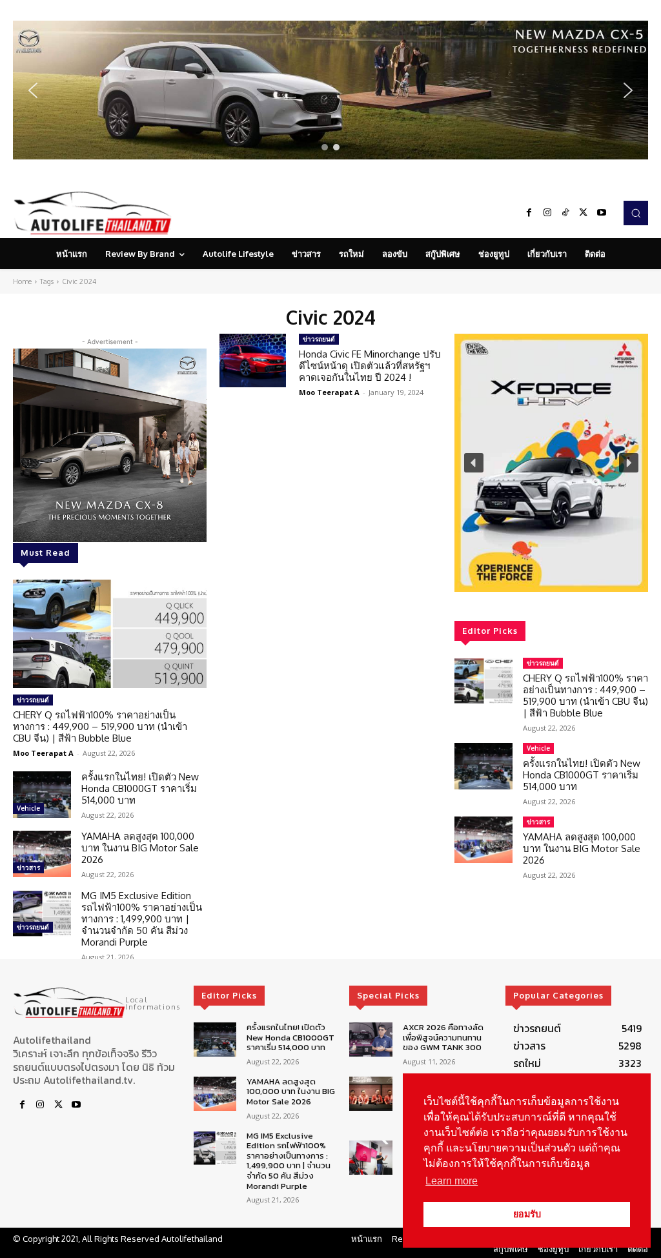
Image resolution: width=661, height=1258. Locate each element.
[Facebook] (529, 213)
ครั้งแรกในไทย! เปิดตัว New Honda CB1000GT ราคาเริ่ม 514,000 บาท (140, 788)
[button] (330, 90)
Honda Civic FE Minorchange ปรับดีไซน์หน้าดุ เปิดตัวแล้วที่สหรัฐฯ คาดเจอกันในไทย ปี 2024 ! (370, 365)
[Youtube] (602, 213)
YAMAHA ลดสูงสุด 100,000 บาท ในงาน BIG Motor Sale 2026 (140, 848)
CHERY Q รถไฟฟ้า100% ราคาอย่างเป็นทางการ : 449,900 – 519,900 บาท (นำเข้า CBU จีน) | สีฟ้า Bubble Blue (100, 726)
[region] (330, 90)
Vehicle (28, 808)
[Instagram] (547, 213)
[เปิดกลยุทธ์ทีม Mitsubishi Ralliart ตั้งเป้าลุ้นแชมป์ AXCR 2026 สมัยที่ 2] (370, 1094)
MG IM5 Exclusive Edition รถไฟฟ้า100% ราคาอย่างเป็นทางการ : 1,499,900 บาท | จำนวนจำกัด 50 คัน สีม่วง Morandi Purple (141, 918)
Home (22, 281)
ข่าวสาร (28, 867)
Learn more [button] (451, 1180)
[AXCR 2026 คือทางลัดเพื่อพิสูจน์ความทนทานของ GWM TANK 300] (370, 1039)
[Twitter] (584, 213)
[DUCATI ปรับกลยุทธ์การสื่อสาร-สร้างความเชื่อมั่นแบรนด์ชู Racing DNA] (370, 1158)
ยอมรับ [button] (527, 1214)
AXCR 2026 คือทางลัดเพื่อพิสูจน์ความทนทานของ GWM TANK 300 (443, 1037)
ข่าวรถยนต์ (33, 699)
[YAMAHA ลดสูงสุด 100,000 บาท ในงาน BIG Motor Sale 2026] (42, 854)
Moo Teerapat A (43, 753)
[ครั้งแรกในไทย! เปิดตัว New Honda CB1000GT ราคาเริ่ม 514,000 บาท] (42, 794)
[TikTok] (565, 213)
